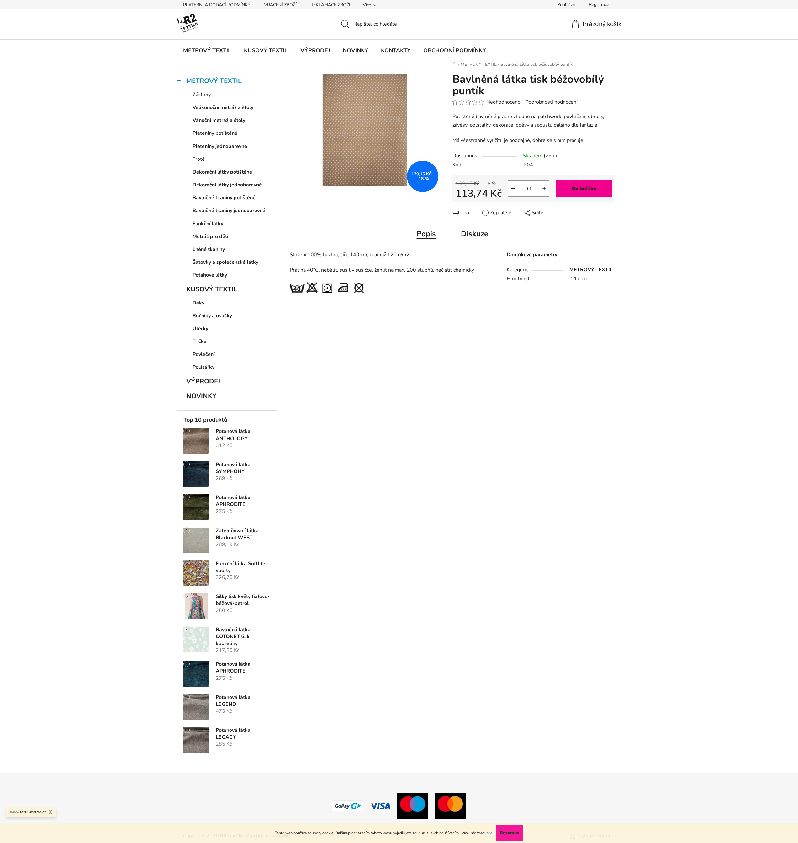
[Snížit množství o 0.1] (513, 188)
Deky (198, 302)
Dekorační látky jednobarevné (227, 184)
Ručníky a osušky (212, 315)
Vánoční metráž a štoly (219, 120)
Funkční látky (208, 223)
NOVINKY (201, 396)
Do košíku (583, 188)
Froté (199, 159)
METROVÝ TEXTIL (214, 80)
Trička (200, 341)
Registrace (599, 5)
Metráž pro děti (210, 236)
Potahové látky (210, 275)
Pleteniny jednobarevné (220, 146)
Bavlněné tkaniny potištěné (224, 197)
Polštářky (203, 367)
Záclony (202, 94)
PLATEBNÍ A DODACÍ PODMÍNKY (216, 5)
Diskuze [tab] (474, 234)
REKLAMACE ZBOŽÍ (330, 5)
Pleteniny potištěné (215, 133)
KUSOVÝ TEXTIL (211, 289)
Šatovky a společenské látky (225, 262)
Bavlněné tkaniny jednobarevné (229, 210)
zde (489, 832)
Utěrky (200, 328)
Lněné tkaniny (209, 249)
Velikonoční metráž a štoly (223, 107)
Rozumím (510, 833)
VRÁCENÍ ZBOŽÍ (280, 5)
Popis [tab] (426, 234)
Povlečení (204, 354)
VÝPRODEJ (203, 381)
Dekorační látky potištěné (222, 172)
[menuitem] (207, 50)
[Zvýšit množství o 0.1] (544, 188)
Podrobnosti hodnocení (552, 102)
